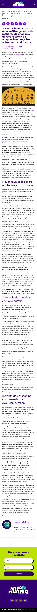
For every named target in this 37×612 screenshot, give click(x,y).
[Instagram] (16, 600)
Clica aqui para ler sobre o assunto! (22, 293)
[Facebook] (12, 600)
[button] (3, 23)
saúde (32, 110)
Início (3, 12)
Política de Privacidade (28, 609)
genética (18, 55)
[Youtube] (25, 600)
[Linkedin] (21, 600)
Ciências (19, 46)
